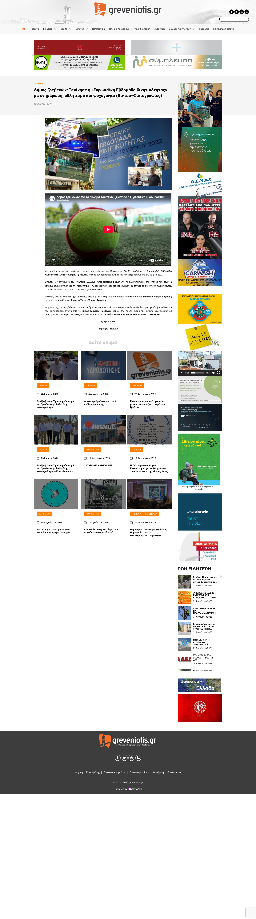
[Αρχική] (24, 29)
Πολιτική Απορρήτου (115, 772)
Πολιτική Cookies (139, 772)
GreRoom (137, 385)
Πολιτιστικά (92, 450)
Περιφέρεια (44, 514)
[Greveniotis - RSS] (246, 11)
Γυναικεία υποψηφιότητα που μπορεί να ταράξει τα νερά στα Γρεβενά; (147, 404)
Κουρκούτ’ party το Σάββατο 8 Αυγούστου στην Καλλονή (101, 531)
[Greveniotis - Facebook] (231, 11)
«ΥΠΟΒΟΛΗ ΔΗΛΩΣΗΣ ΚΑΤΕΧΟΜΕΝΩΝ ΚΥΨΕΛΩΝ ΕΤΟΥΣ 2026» (204, 595)
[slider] (197, 373)
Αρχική (79, 772)
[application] (200, 363)
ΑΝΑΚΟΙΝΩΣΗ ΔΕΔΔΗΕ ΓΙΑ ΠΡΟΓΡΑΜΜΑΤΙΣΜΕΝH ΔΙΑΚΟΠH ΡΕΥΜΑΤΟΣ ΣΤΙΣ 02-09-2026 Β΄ (204, 610)
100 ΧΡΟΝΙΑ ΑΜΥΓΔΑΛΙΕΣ (98, 465)
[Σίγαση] (213, 372)
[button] (200, 363)
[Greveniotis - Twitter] (236, 11)
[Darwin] (134, 789)
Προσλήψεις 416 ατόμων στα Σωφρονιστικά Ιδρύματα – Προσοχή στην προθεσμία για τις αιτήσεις (205, 642)
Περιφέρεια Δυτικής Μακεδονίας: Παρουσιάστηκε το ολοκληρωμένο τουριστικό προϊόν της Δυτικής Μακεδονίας (149, 532)
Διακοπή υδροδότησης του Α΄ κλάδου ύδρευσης (100, 403)
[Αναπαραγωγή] (181, 372)
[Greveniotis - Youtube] (241, 11)
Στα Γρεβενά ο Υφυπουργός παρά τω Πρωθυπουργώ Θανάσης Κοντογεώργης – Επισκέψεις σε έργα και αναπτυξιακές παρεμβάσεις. (55, 468)
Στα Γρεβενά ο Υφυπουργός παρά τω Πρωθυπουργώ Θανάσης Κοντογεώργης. (55, 404)
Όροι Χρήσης (93, 772)
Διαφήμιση (158, 772)
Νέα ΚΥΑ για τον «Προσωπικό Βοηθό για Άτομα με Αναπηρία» (54, 531)
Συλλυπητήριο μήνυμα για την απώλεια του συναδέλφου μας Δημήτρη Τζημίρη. (204, 626)
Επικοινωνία (174, 772)
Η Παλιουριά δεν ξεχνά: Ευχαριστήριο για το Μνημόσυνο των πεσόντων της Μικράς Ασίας (149, 468)
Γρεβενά (43, 385)
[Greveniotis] (128, 9)
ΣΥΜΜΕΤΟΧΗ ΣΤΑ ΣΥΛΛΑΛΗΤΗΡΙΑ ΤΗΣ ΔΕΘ (203, 657)
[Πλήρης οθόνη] (218, 372)
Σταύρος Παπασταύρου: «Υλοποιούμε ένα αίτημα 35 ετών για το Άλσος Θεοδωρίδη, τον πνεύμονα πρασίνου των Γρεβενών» (205, 579)
